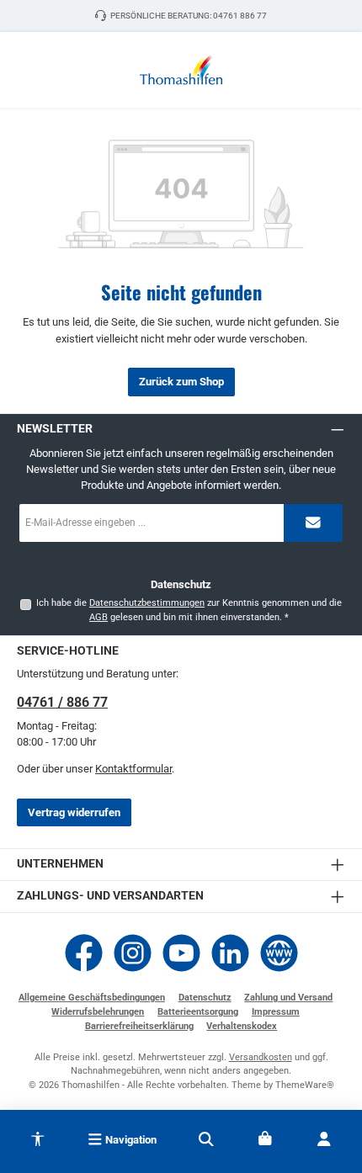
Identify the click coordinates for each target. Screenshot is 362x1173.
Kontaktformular (133, 768)
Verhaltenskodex (241, 1026)
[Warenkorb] (265, 1139)
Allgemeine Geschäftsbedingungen (92, 997)
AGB (98, 617)
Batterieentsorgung (197, 1011)
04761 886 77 (240, 15)
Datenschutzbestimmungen (147, 602)
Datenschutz (205, 997)
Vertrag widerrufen (74, 812)
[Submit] (313, 523)
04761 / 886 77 (62, 702)
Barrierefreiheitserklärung (139, 1026)
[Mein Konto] (324, 1139)
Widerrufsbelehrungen (97, 1011)
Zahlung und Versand (288, 997)
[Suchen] (206, 1139)
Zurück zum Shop (181, 381)
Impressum (276, 1011)
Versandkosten (260, 1057)
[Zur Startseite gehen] (181, 70)
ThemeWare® (304, 1085)
